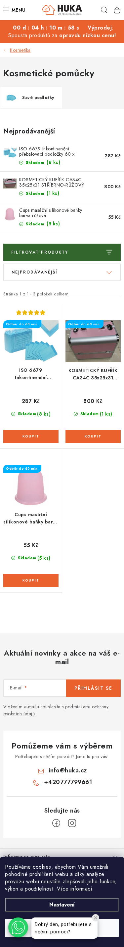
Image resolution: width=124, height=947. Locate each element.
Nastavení (62, 904)
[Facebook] (56, 823)
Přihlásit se (93, 688)
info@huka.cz (68, 770)
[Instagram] (72, 823)
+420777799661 (68, 782)
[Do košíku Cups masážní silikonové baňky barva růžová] (31, 580)
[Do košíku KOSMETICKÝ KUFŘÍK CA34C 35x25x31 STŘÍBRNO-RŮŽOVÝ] (93, 436)
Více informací (74, 889)
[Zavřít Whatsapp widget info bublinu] (95, 917)
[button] (18, 927)
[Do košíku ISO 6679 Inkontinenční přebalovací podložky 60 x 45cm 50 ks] (31, 436)
